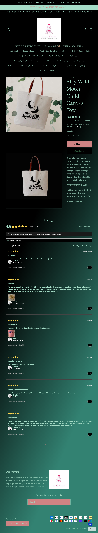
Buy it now (79, 151)
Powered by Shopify (85, 528)
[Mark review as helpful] (89, 267)
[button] (8, 29)
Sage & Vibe (75, 528)
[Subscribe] (67, 502)
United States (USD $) (17, 524)
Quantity (70, 131)
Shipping (70, 120)
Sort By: (76, 246)
